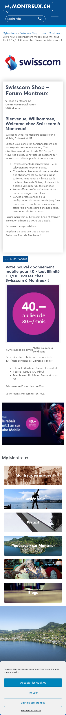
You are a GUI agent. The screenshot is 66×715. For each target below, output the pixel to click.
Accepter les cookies (33, 682)
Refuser (33, 692)
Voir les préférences (33, 702)
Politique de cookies (31, 710)
